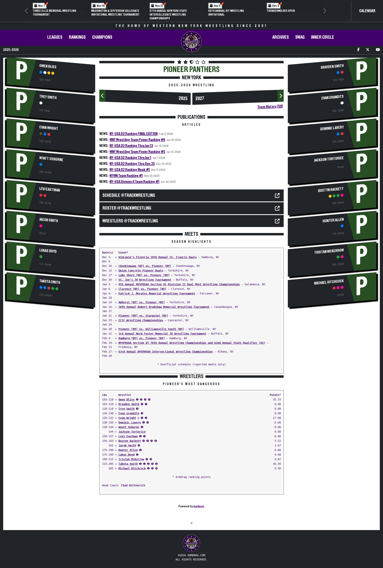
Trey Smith (48, 97)
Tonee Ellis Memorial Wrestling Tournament (54, 12)
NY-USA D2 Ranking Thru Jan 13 (131, 146)
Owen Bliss (47, 66)
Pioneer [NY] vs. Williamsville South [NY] (151, 329)
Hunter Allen (128, 450)
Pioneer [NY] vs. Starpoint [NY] (143, 315)
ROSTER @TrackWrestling (127, 208)
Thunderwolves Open (281, 10)
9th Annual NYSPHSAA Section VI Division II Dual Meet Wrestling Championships (179, 284)
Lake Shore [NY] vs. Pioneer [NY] (144, 275)
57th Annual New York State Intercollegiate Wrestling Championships (168, 14)
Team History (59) (270, 106)
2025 (183, 98)
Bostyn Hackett (129, 440)
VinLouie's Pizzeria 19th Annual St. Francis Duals (157, 257)
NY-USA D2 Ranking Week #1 (130, 170)
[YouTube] (378, 50)
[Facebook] (358, 50)
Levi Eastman (49, 189)
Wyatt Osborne (51, 159)
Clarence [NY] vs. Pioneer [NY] (142, 288)
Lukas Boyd (48, 251)
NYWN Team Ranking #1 (126, 176)
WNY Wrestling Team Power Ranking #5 (137, 152)
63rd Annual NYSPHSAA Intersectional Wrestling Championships (165, 351)
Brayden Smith (128, 404)
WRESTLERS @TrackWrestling (130, 221)
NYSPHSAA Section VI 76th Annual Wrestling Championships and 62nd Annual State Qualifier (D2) (191, 342)
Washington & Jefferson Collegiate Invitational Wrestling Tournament (115, 12)
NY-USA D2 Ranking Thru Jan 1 (130, 158)
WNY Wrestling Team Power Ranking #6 (137, 140)
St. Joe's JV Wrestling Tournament (144, 279)
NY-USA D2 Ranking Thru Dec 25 (132, 164)
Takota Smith (49, 282)
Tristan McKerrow (131, 459)
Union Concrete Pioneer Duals (140, 270)
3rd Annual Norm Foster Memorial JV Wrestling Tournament (162, 333)
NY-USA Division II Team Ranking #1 (134, 182)
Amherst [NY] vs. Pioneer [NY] (141, 302)
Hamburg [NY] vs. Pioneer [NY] (141, 338)
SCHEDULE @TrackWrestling (129, 195)
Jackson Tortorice (132, 431)
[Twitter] (368, 50)
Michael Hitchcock (132, 468)
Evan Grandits (128, 413)
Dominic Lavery (129, 422)
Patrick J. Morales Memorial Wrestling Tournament (156, 293)
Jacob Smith (48, 220)
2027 (199, 98)
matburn (198, 506)
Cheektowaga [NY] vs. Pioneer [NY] (144, 266)
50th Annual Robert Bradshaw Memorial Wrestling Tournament (163, 306)
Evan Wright (48, 128)
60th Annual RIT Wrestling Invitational (226, 12)
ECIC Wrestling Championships (140, 320)
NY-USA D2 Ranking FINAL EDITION (134, 134)
